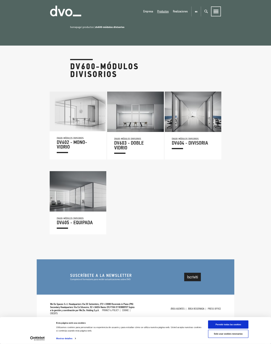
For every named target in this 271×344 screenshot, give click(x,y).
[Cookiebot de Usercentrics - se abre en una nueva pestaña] (37, 338)
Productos (163, 11)
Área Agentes (178, 308)
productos (88, 27)
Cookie (125, 310)
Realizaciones (180, 11)
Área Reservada (196, 308)
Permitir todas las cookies (228, 324)
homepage (75, 27)
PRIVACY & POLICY (110, 310)
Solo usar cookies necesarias (228, 333)
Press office (214, 308)
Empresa (148, 11)
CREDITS (54, 313)
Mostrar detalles (64, 338)
